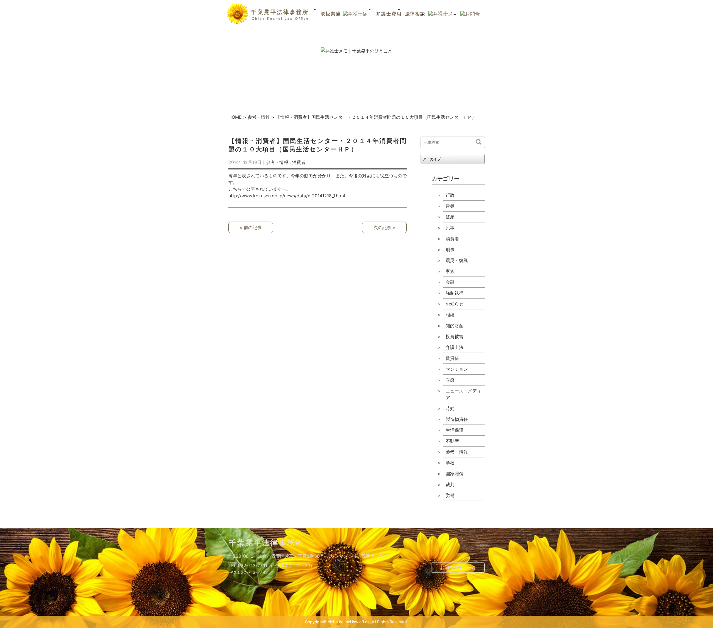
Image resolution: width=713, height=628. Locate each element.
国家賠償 (454, 473)
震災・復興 (457, 260)
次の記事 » (384, 227)
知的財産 (454, 325)
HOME (235, 117)
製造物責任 (457, 419)
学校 (450, 462)
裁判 (450, 484)
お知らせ (454, 304)
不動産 (452, 441)
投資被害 (454, 336)
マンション (457, 369)
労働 (450, 495)
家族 (450, 271)
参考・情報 (259, 117)
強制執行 (454, 293)
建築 (450, 206)
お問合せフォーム (458, 567)
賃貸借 (452, 358)
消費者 (299, 162)
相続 (450, 314)
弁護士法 (454, 347)
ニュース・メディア (463, 394)
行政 (450, 195)
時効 (450, 408)
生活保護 (454, 430)
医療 (450, 380)
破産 (450, 217)
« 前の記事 (251, 227)
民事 (450, 228)
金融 (450, 282)
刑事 (450, 249)
